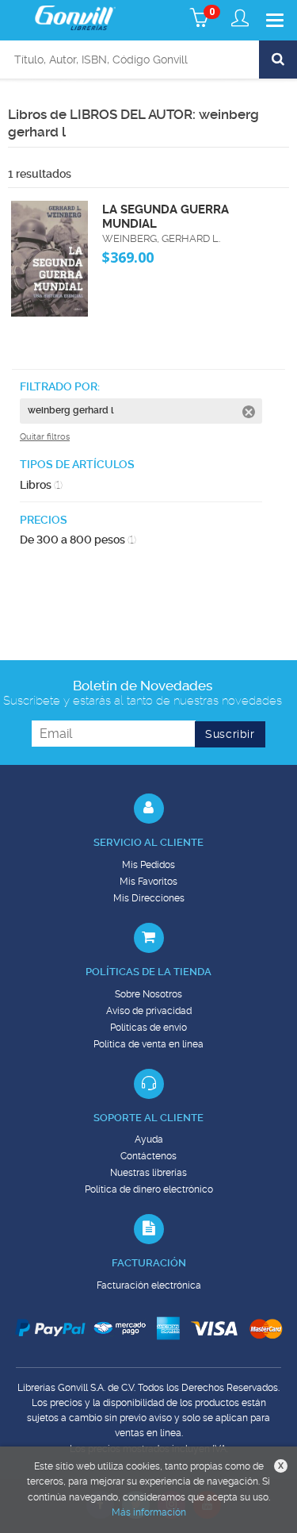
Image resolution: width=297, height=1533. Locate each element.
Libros (41, 484)
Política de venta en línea (148, 1044)
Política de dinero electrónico (149, 1189)
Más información (149, 1512)
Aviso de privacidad (149, 1010)
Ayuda (149, 1139)
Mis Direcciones (149, 898)
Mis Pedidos (148, 864)
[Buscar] (278, 59)
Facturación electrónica (149, 1285)
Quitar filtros (45, 436)
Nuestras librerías (148, 1172)
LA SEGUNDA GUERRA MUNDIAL (165, 216)
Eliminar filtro (248, 411)
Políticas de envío (148, 1027)
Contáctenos (148, 1156)
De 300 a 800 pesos (78, 539)
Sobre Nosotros (148, 994)
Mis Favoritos (148, 881)
